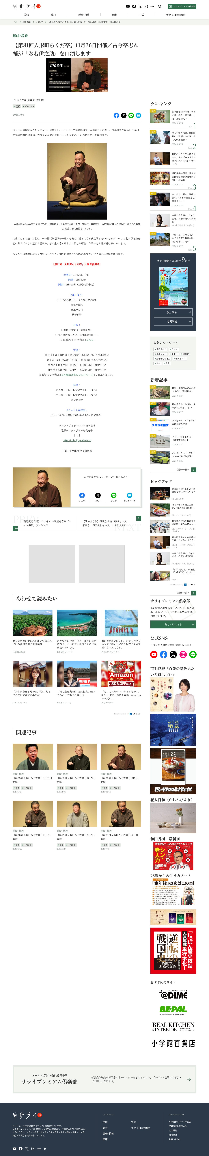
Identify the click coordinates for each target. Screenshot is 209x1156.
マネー (174, 353)
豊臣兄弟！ (161, 349)
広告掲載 (173, 1130)
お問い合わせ (175, 1139)
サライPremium (140, 1127)
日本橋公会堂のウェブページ (77, 374)
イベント (29, 106)
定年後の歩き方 (163, 358)
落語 (17, 106)
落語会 (32, 100)
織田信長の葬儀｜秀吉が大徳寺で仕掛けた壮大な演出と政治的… (184, 177)
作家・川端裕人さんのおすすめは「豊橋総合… (184, 389)
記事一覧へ (183, 469)
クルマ (174, 349)
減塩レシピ (161, 353)
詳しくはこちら (173, 624)
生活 (141, 14)
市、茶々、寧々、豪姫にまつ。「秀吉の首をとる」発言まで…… (184, 198)
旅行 (53, 14)
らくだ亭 (39, 22)
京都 (158, 363)
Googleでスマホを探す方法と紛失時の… (183, 422)
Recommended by (121, 713)
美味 (26, 14)
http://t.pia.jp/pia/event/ (77, 440)
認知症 (186, 353)
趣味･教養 (83, 14)
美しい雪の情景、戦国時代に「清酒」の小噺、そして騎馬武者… (184, 136)
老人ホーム (180, 358)
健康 (114, 14)
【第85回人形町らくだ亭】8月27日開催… (32, 780)
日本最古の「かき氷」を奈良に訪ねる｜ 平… (184, 406)
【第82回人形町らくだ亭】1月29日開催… (120, 780)
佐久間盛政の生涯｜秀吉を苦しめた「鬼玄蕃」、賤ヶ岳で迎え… (184, 115)
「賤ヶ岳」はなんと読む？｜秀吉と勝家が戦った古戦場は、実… (184, 238)
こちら (89, 339)
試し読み (172, 312)
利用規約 (173, 1134)
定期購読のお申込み (178, 1125)
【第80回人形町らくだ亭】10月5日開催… (32, 837)
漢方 (168, 363)
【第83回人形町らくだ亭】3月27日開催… (76, 780)
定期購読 (172, 321)
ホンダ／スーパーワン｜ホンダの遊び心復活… (183, 454)
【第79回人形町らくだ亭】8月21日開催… (76, 837)
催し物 (40, 100)
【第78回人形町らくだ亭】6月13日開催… (120, 837)
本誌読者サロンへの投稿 (180, 1121)
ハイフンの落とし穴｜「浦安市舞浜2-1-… (182, 438)
